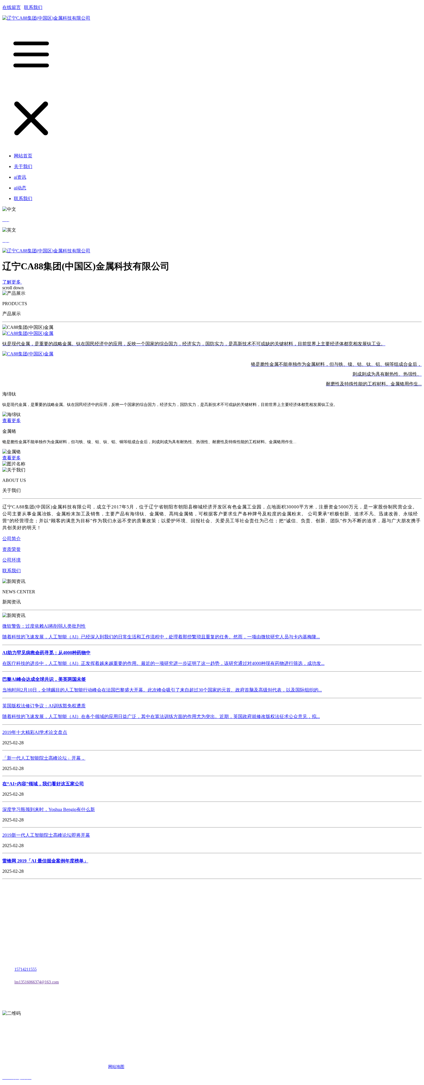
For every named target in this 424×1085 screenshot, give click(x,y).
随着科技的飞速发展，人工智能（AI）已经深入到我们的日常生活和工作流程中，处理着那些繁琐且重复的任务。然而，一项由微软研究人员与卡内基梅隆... (161, 636)
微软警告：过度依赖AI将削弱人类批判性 (44, 626)
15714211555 (25, 969)
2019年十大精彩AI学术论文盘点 (34, 732)
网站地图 (116, 1067)
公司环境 (11, 560)
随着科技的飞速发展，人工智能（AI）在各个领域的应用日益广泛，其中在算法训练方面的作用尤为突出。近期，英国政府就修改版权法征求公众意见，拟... (161, 716)
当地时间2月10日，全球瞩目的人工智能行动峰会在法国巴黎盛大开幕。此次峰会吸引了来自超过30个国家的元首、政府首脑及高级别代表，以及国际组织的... (162, 689)
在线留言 (11, 7)
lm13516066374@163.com (36, 982)
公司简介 (11, 538)
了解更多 (12, 281)
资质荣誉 (11, 549)
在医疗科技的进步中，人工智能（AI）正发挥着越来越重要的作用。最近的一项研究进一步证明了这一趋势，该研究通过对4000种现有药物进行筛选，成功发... (163, 663)
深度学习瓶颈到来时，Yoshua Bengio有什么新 (48, 809)
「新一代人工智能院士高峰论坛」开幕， (43, 758)
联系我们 (33, 7)
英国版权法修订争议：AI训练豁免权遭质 (44, 705)
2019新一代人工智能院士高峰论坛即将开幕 (46, 835)
